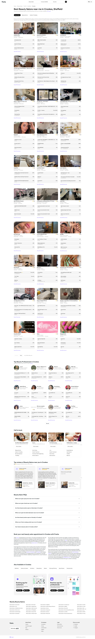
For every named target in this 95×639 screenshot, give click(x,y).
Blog (26, 627)
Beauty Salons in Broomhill (63, 608)
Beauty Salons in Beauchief (45, 613)
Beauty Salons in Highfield (45, 604)
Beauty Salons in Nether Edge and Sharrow (48, 606)
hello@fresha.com (67, 557)
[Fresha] (4, 1)
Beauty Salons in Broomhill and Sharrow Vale (66, 609)
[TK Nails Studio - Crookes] (73, 445)
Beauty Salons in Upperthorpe (31, 606)
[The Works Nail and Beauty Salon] (22, 445)
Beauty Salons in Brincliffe (81, 609)
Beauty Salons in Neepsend (45, 609)
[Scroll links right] (85, 609)
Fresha (17, 537)
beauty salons (34, 542)
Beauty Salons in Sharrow (45, 611)
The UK (25, 6)
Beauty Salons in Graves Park (31, 611)
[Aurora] (39, 445)
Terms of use (59, 627)
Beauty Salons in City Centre (14, 604)
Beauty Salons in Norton (45, 608)
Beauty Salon (19, 6)
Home (15, 6)
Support (42, 629)
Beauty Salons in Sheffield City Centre (16, 608)
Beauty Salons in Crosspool (81, 613)
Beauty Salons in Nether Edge (82, 611)
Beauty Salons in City (13, 606)
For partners (43, 624)
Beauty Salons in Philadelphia (31, 609)
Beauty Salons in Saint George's (15, 611)
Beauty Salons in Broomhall (30, 604)
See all (47, 423)
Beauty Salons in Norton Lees (15, 609)
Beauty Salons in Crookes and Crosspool (84, 606)
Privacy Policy (59, 624)
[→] (81, 444)
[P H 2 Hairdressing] (56, 445)
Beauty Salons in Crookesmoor (64, 604)
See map (49, 11)
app (66, 540)
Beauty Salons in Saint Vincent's (31, 608)
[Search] (66, 2)
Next (21, 355)
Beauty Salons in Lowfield (63, 611)
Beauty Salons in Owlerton (81, 604)
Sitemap (27, 629)
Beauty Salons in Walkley (63, 606)
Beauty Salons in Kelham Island (31, 613)
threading (38, 552)
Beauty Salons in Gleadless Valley (82, 608)
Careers (27, 624)
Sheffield (29, 6)
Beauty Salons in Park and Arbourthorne (65, 613)
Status (42, 631)
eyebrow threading (30, 552)
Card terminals (43, 627)
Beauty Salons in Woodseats (14, 613)
